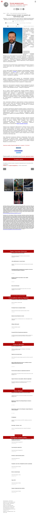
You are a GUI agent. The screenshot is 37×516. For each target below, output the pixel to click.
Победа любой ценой (15, 324)
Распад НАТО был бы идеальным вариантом (19, 332)
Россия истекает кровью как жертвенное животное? (21, 370)
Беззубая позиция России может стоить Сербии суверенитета (20, 278)
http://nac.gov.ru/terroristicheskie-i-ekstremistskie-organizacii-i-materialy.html (12, 213)
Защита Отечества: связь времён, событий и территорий (21, 378)
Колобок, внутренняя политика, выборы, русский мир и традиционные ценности (22, 439)
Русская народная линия (27, 156)
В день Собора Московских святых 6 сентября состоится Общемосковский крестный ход (22, 363)
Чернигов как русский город (17, 354)
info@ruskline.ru (12, 503)
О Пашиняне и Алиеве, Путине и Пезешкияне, (19, 299)
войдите (5, 165)
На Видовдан (14, 417)
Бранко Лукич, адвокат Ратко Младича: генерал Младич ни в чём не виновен (22, 409)
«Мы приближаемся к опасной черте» (18, 261)
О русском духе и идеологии (17, 447)
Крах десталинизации (15, 285)
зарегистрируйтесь (13, 165)
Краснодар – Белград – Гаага (17, 425)
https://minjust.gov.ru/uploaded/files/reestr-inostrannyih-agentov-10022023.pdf (12, 229)
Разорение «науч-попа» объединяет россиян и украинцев (22, 463)
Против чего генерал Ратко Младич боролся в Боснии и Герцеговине (21, 401)
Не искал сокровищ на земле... (17, 346)
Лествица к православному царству (18, 455)
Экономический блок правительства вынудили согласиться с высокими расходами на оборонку (22, 270)
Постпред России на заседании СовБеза (18, 307)
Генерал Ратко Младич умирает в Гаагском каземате (21, 392)
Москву (14, 71)
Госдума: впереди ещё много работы (18, 488)
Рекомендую (19, 147)
